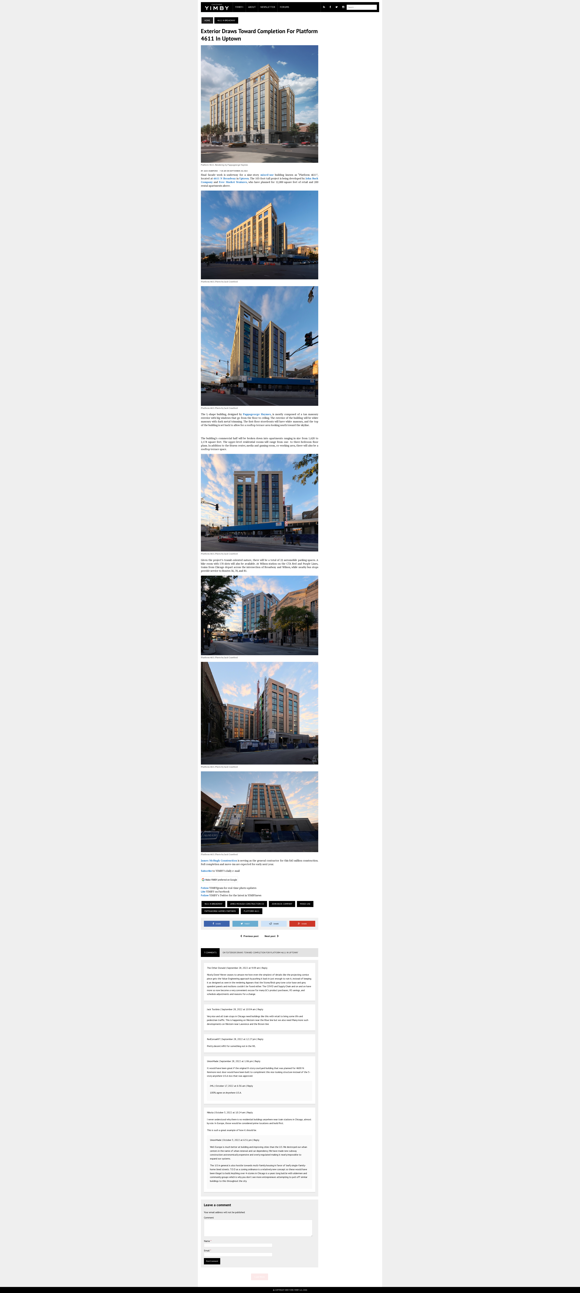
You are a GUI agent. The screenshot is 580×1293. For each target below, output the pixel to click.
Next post (270, 936)
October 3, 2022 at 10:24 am (230, 1112)
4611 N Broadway (224, 178)
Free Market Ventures (233, 182)
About (252, 6)
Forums (284, 6)
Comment (209, 1217)
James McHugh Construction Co (247, 903)
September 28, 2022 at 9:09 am (243, 967)
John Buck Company (282, 903)
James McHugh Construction (219, 860)
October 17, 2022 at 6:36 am (230, 1085)
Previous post (251, 936)
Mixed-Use (305, 903)
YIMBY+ (239, 6)
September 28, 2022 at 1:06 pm (236, 1061)
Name (207, 1240)
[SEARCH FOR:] (362, 6)
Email (207, 1250)
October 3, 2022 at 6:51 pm (237, 1139)
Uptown (244, 178)
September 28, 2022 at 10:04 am (239, 1009)
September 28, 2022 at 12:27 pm (239, 1039)
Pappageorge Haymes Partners (220, 911)
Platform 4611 (251, 911)
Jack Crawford (211, 171)
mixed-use (267, 175)
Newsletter (267, 6)
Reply (264, 967)
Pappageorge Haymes (257, 414)
